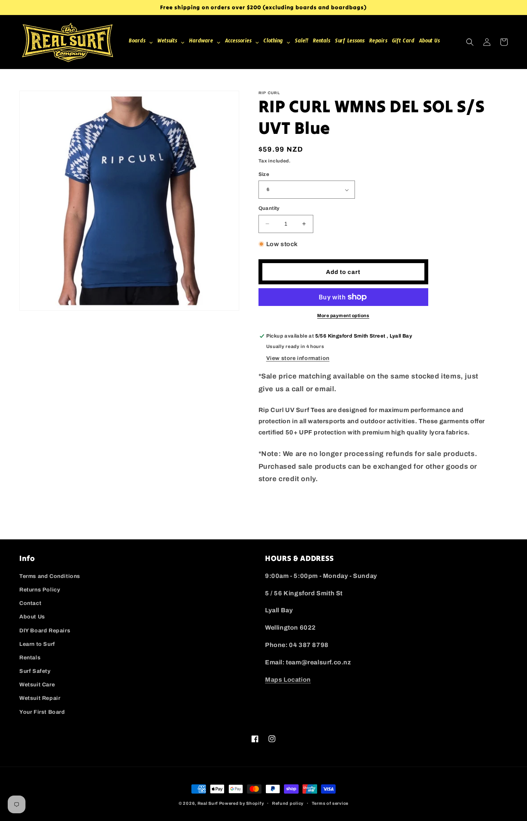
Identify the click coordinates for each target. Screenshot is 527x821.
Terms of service (330, 803)
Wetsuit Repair (39, 698)
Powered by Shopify (241, 803)
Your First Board (42, 712)
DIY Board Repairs (44, 630)
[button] (469, 42)
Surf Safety (35, 671)
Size (264, 174)
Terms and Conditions (49, 576)
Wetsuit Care (37, 685)
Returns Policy (39, 590)
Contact (30, 603)
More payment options (343, 315)
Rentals (30, 658)
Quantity (269, 208)
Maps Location (288, 679)
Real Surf (208, 803)
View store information (297, 358)
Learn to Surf (37, 644)
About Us (32, 617)
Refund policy (288, 803)
